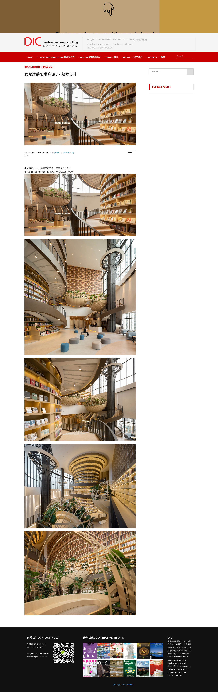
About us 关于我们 (132, 57)
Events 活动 (112, 57)
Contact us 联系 (156, 57)
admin (56, 153)
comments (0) (68, 153)
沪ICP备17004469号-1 (123, 684)
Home (30, 57)
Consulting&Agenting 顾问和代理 (56, 57)
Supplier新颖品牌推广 (90, 57)
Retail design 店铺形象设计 (38, 67)
